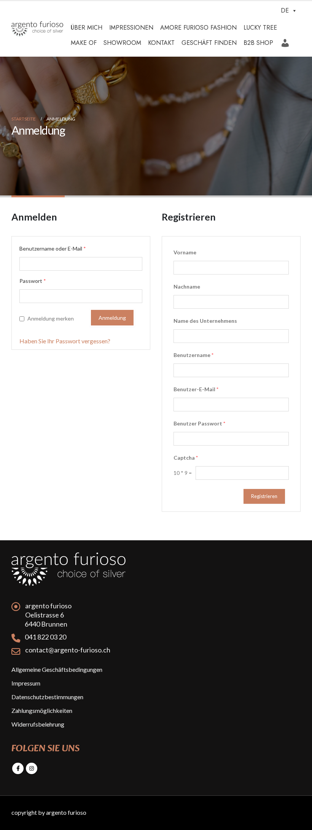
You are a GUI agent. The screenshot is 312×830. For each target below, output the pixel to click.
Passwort (32, 281)
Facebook (18, 768)
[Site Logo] (37, 29)
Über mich (86, 27)
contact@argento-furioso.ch (67, 650)
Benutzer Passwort (199, 423)
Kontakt (161, 42)
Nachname (187, 286)
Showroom (122, 42)
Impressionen (131, 27)
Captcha (186, 457)
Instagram (31, 768)
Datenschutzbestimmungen (47, 696)
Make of (84, 42)
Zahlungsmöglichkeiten (41, 710)
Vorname (185, 252)
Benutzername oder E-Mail (52, 248)
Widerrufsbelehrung (37, 724)
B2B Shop (258, 42)
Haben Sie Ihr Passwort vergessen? (64, 340)
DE (285, 10)
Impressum (25, 683)
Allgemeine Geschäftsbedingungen (56, 669)
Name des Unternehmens (205, 320)
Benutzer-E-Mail (196, 389)
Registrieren (264, 496)
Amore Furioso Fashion (198, 27)
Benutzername (193, 355)
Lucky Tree (260, 27)
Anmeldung (286, 40)
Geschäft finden (209, 42)
